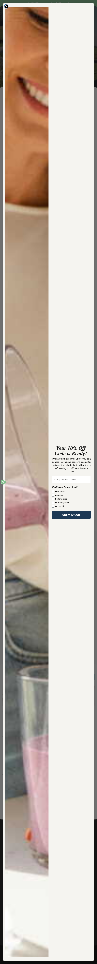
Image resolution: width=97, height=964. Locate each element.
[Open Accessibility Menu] (3, 482)
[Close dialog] (6, 6)
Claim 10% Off (71, 515)
